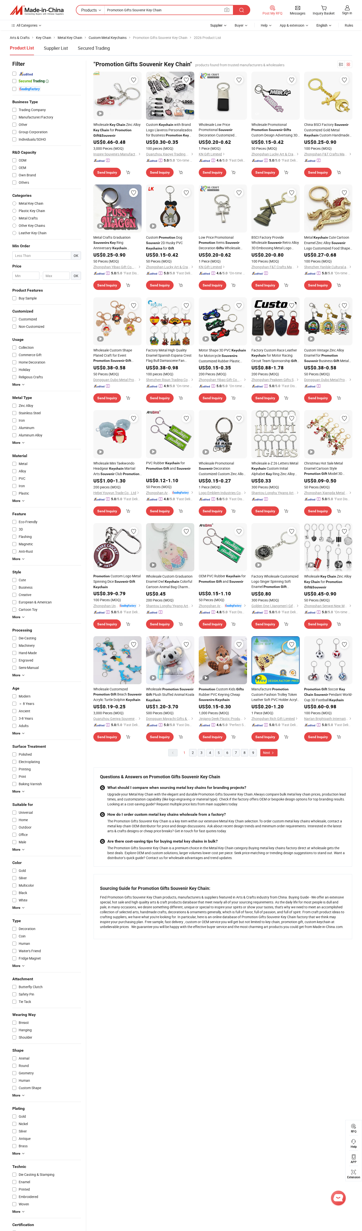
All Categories (26, 25)
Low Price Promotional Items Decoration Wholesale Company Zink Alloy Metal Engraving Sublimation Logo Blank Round (220, 243)
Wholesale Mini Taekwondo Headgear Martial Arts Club (116, 469)
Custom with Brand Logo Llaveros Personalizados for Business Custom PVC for (169, 130)
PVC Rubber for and (168, 466)
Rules (349, 25)
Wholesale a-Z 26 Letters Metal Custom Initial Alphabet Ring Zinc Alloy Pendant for (274, 469)
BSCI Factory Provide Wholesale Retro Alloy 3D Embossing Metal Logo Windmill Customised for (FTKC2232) (275, 242)
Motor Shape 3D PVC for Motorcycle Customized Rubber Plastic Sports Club (222, 356)
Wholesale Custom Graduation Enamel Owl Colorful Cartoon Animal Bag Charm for (169, 581)
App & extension (292, 25)
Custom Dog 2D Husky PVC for (164, 242)
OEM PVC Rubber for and (222, 579)
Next (267, 752)
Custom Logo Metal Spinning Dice (117, 581)
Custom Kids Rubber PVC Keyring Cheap (221, 694)
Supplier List (56, 48)
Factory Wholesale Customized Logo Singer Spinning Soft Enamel (274, 581)
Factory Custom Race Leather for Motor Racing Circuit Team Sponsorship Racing (275, 356)
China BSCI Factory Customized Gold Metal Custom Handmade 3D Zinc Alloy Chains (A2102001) (326, 130)
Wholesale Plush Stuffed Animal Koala (170, 694)
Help (264, 25)
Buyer (239, 25)
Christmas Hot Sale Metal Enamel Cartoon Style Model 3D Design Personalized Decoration (327, 468)
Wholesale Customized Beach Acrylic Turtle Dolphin (117, 694)
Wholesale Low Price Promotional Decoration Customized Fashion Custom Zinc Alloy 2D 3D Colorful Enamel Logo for (221, 130)
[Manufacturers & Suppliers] (37, 10)
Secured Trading (94, 48)
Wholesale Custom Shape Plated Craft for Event (112, 355)
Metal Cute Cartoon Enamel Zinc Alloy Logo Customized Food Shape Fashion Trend (327, 243)
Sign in (347, 13)
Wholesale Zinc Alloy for (117, 129)
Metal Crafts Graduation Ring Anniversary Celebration (114, 243)
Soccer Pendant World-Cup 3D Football (328, 694)
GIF (257, 114)
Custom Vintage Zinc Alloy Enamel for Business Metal (326, 356)
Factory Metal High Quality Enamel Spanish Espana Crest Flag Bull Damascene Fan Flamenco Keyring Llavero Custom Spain (169, 355)
